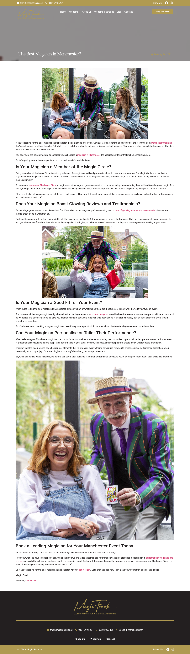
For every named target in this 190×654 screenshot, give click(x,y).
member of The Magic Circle (42, 185)
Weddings (95, 639)
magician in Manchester (88, 155)
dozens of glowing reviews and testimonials (133, 210)
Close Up (80, 639)
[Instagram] (171, 2)
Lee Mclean (31, 580)
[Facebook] (166, 2)
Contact (110, 639)
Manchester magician (161, 142)
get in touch (84, 570)
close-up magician (99, 314)
